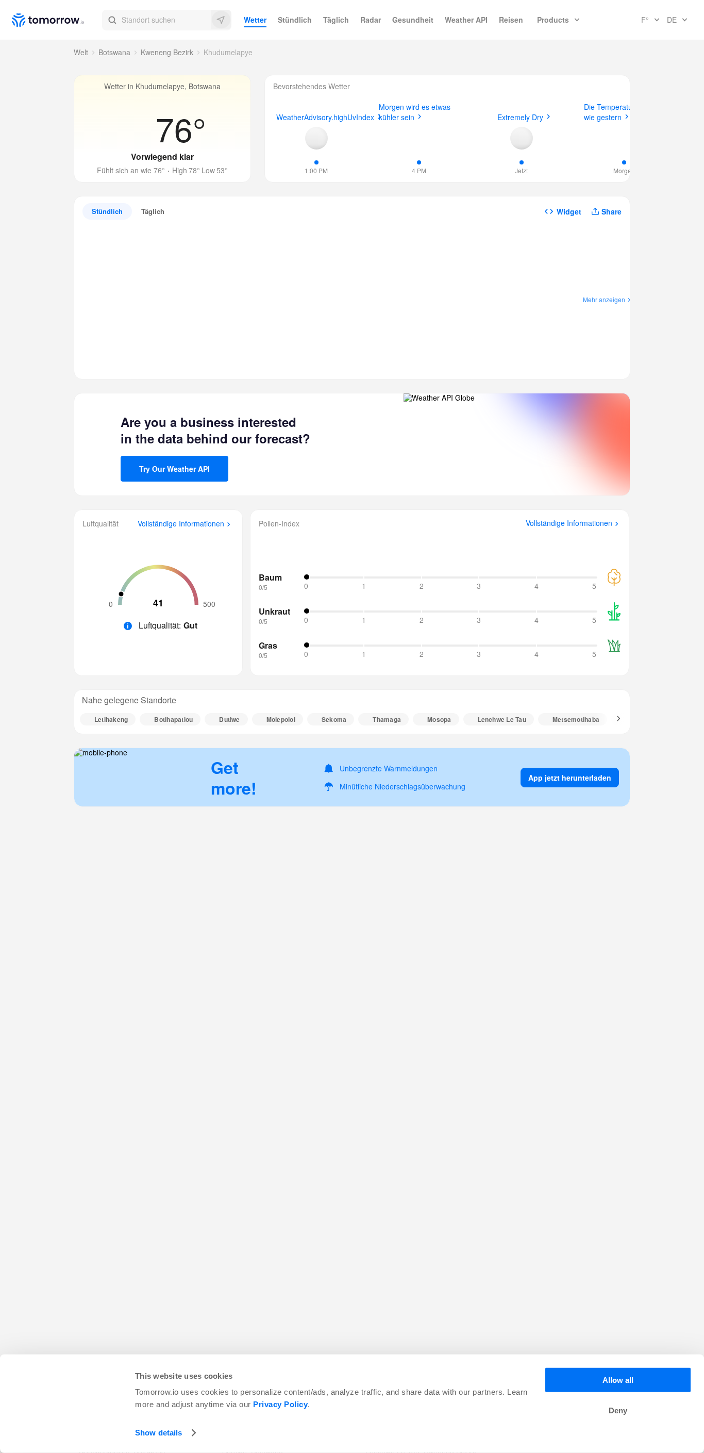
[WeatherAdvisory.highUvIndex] (316, 138)
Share (611, 211)
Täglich (336, 19)
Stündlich (295, 19)
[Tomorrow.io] (57, 20)
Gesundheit (412, 19)
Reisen (511, 19)
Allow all (617, 1380)
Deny (618, 1410)
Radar (370, 19)
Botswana (114, 52)
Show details (158, 1432)
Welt (81, 52)
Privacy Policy (280, 1404)
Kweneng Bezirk (167, 52)
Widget (569, 211)
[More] (613, 719)
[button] (166, 20)
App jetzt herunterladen (569, 777)
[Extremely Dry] (521, 138)
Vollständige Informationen (181, 524)
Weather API (466, 19)
